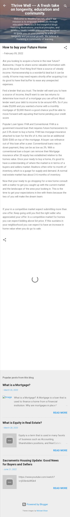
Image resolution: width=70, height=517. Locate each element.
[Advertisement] (35, 342)
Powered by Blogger (37, 504)
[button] (65, 48)
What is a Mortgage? (16, 385)
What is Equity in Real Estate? (22, 422)
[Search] (65, 6)
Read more (60, 412)
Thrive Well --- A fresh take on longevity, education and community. (35, 9)
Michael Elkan (42, 511)
